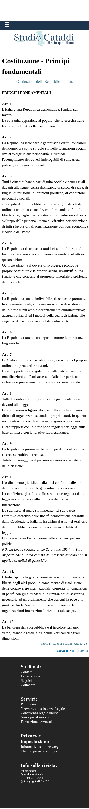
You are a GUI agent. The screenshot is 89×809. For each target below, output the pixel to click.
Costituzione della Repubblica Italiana (45, 81)
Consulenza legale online (39, 713)
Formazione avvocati (36, 721)
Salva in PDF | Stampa (72, 650)
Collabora (28, 685)
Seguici (26, 680)
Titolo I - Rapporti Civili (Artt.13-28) (64, 643)
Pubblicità (28, 704)
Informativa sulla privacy (40, 747)
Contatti (27, 672)
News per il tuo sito (35, 717)
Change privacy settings (39, 751)
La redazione (30, 676)
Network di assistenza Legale (43, 708)
